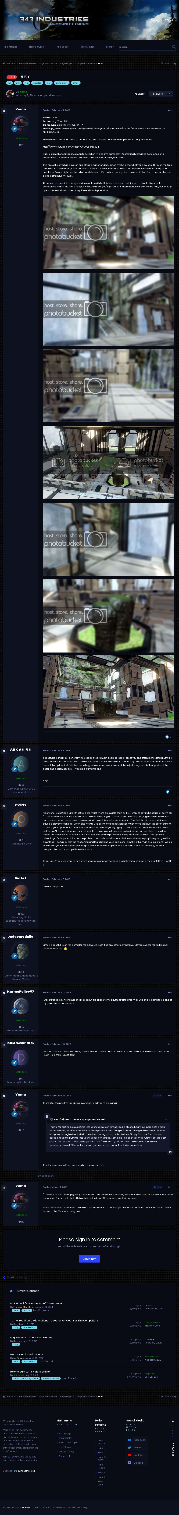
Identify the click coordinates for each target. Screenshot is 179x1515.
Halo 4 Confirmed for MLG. (26, 1354)
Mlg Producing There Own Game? (31, 1337)
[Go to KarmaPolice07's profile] (21, 1006)
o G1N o (21, 804)
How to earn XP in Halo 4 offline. (30, 1371)
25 (22, 145)
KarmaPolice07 (20, 991)
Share (141, 93)
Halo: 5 (101, 1447)
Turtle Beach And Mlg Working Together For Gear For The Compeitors (54, 1320)
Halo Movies (87, 46)
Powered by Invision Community (70, 1507)
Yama (20, 109)
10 (22, 1027)
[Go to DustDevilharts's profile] (21, 1057)
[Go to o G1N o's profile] (21, 819)
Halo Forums (36, 46)
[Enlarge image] (108, 232)
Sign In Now (89, 1259)
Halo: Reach (101, 1466)
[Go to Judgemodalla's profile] (21, 951)
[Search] (174, 47)
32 (22, 785)
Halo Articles (10, 46)
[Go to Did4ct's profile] (21, 893)
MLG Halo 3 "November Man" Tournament (36, 1303)
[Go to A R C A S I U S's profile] (21, 764)
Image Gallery (66, 1451)
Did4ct (20, 878)
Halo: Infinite (101, 1442)
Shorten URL (65, 1456)
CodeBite (25, 1507)
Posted (56, 110)
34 (22, 972)
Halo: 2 (101, 1472)
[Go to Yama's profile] (10, 94)
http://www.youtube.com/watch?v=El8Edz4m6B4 (71, 146)
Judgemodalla (20, 936)
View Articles (65, 1437)
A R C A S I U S (20, 749)
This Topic (161, 46)
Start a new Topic (68, 1442)
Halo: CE (102, 1476)
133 (22, 913)
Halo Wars (100, 1483)
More (109, 46)
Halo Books (62, 46)
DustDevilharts (20, 1043)
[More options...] (170, 110)
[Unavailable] (108, 691)
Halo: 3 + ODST (102, 1459)
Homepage (65, 1433)
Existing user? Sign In (163, 20)
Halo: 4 (101, 1452)
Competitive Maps (49, 95)
